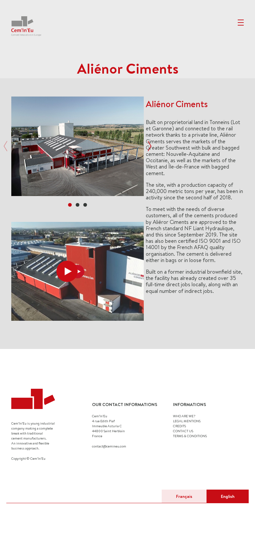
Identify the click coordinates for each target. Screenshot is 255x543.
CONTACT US (183, 431)
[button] (70, 205)
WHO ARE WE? (184, 416)
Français (184, 496)
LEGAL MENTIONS (187, 421)
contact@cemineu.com (109, 446)
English (227, 496)
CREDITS (179, 426)
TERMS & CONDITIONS (190, 436)
